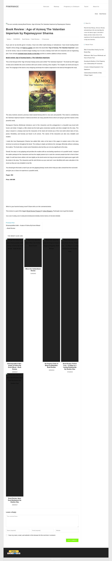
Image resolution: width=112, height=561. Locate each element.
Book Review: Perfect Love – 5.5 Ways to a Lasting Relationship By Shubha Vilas (70, 366)
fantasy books (44, 215)
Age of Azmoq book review (24, 215)
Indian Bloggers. (48, 211)
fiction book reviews (54, 215)
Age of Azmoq (13, 215)
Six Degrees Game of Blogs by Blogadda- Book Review (51, 365)
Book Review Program (34, 211)
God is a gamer (27, 47)
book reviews (36, 215)
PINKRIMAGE (12, 6)
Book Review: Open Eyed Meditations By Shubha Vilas (14, 500)
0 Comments (45, 39)
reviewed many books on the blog (29, 53)
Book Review (103, 13)
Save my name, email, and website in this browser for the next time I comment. (32, 535)
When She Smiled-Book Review (33, 269)
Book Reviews (35, 39)
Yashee (9, 39)
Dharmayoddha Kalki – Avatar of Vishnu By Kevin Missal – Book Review (14, 366)
